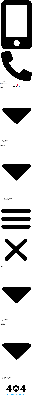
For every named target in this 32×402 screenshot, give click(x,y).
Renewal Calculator (5, 200)
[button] (16, 234)
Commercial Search (5, 140)
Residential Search (5, 318)
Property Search (3, 142)
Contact (2, 144)
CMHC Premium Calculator (6, 199)
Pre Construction (4, 141)
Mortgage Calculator (5, 376)
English (2, 83)
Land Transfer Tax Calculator (6, 195)
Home (2, 87)
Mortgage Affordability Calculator (7, 198)
